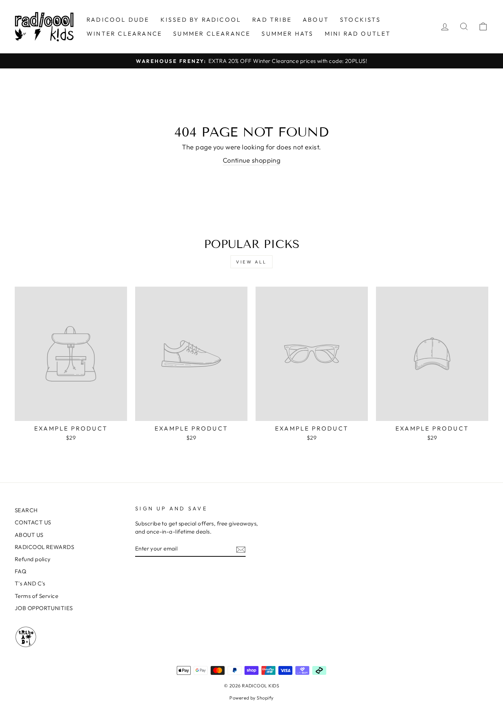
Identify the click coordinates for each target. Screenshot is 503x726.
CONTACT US (33, 522)
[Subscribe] (241, 549)
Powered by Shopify (251, 698)
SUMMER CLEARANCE (211, 33)
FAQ (20, 571)
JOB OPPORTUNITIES (44, 608)
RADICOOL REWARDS (44, 546)
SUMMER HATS (287, 33)
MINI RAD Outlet (358, 33)
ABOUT (316, 19)
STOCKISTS (360, 19)
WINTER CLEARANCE (124, 33)
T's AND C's (30, 583)
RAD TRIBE (272, 19)
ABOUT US (29, 534)
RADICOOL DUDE (118, 19)
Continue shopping (252, 160)
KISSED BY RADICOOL (201, 19)
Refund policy (33, 559)
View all (251, 262)
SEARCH (26, 510)
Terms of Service (36, 595)
